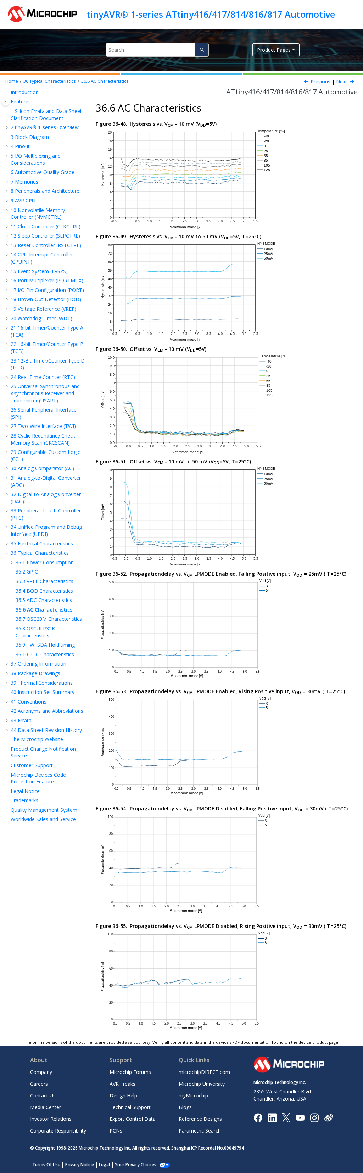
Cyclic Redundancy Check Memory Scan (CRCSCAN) (43, 439)
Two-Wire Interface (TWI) (43, 426)
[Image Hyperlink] (300, 1117)
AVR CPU (23, 200)
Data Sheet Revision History (46, 730)
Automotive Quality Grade (42, 172)
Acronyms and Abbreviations (47, 710)
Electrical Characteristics (42, 543)
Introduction (25, 92)
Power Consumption (45, 562)
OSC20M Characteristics (49, 618)
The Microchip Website (37, 739)
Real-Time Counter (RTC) (43, 377)
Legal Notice (25, 791)
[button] (8, 92)
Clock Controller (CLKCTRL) (45, 226)
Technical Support (130, 1107)
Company (41, 1072)
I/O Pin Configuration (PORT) (47, 290)
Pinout (20, 146)
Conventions (28, 701)
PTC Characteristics (45, 654)
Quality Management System (44, 810)
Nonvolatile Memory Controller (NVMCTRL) (38, 214)
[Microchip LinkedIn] (272, 1117)
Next (341, 81)
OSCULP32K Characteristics (35, 632)
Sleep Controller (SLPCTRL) (45, 235)
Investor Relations (51, 1118)
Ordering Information (38, 663)
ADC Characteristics (44, 600)
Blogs (185, 1107)
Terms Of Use (46, 1165)
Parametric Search (200, 1130)
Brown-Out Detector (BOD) (46, 299)
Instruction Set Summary (42, 692)
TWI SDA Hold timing (45, 644)
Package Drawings (35, 673)
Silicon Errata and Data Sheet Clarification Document (46, 114)
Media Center (45, 1107)
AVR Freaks (122, 1083)
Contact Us (43, 1095)
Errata (21, 720)
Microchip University (202, 1083)
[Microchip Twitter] (286, 1117)
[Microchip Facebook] (257, 1117)
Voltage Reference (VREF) (43, 308)
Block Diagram (30, 137)
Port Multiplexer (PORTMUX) (47, 280)
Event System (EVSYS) (39, 271)
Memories (24, 181)
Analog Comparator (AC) (42, 468)
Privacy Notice (79, 1165)
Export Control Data (133, 1118)
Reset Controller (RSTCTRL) (46, 245)
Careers (39, 1083)
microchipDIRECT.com (204, 1072)
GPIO (27, 571)
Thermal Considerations (42, 682)
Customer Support (32, 765)
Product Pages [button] (274, 50)
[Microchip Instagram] (314, 1117)
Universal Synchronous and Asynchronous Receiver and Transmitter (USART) (45, 393)
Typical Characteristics (49, 81)
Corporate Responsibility (58, 1130)
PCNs (116, 1130)
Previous (320, 81)
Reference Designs (200, 1118)
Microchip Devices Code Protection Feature (38, 778)
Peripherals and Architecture (45, 191)
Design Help (123, 1095)
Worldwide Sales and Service (43, 819)
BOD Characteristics (44, 590)
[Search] (202, 50)
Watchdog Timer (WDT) (41, 318)
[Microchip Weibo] (328, 1117)
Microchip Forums (130, 1072)
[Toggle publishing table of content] (5, 102)
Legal (104, 1165)
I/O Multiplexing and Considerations (36, 159)
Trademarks (24, 800)
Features (21, 101)
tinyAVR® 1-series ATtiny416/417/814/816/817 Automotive (210, 14)
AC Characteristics (105, 81)
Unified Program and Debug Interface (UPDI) (46, 530)
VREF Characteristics (44, 581)
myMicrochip (193, 1095)
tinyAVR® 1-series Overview (45, 127)
